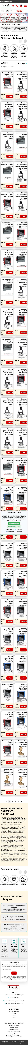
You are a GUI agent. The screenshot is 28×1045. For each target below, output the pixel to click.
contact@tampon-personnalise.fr (14, 1000)
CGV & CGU (14, 1042)
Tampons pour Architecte (4, 55)
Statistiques (19, 529)
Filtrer (5, 63)
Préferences (10, 531)
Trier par (23, 63)
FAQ (14, 1017)
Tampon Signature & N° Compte (14, 1036)
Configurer (10, 96)
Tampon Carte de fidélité (14, 1031)
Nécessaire (10, 529)
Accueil (2, 10)
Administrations (4, 884)
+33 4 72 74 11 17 (14, 997)
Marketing (19, 531)
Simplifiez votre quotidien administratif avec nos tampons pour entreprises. (14, 908)
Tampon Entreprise (14, 1025)
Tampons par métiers (9, 11)
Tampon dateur (14, 1027)
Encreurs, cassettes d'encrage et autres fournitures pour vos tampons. (14, 927)
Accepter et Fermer (14, 523)
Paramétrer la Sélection (14, 526)
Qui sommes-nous (14, 1011)
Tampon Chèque (14, 1033)
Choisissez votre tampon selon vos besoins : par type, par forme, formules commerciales (14, 917)
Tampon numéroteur (14, 1029)
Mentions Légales (21, 1042)
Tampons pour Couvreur (23, 55)
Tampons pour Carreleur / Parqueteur (14, 55)
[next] (22, 801)
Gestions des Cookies (5, 1042)
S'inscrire (14, 973)
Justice (23, 884)
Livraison (14, 1013)
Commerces (14, 884)
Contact (14, 1015)
